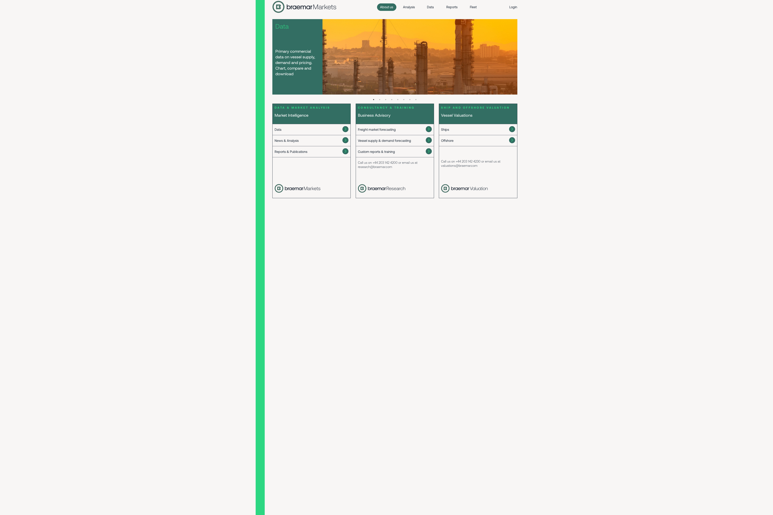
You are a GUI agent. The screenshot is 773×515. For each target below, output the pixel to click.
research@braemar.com (375, 167)
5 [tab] (398, 100)
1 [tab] (374, 100)
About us (386, 7)
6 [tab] (404, 100)
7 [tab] (410, 100)
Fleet (473, 7)
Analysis (409, 7)
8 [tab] (416, 100)
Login (513, 7)
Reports (452, 7)
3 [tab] (386, 100)
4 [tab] (392, 100)
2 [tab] (380, 100)
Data (430, 7)
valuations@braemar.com (459, 165)
